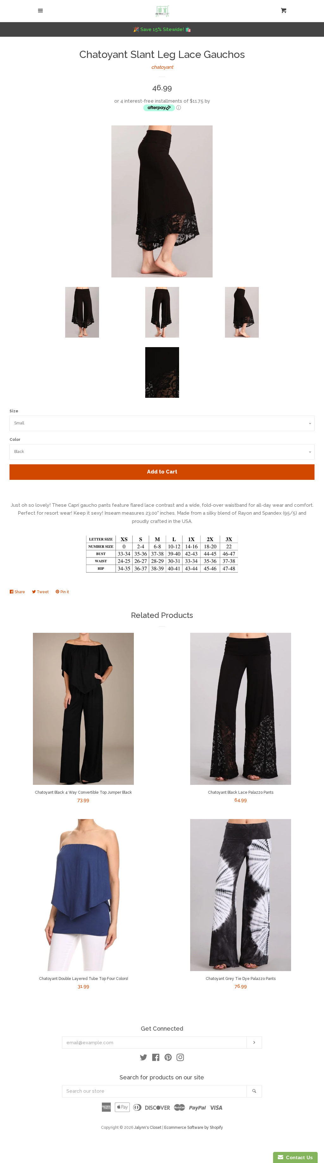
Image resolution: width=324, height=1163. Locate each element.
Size (13, 411)
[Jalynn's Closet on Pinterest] (168, 1059)
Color (15, 439)
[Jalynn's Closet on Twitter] (143, 1059)
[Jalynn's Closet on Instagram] (180, 1059)
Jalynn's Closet (147, 1127)
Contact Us (298, 1157)
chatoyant (162, 67)
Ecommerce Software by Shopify (193, 1127)
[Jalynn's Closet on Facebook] (156, 1059)
